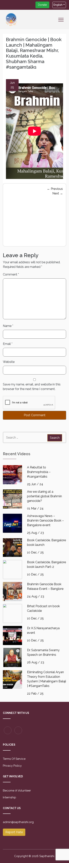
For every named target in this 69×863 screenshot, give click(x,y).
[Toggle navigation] (62, 22)
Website (9, 362)
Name (8, 326)
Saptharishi (46, 856)
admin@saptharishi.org (18, 822)
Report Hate (14, 832)
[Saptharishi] (11, 19)
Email (7, 344)
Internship (9, 797)
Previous (55, 189)
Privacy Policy (12, 765)
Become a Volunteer (17, 790)
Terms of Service (14, 759)
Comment (11, 274)
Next (57, 193)
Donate (42, 4)
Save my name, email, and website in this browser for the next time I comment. (32, 387)
